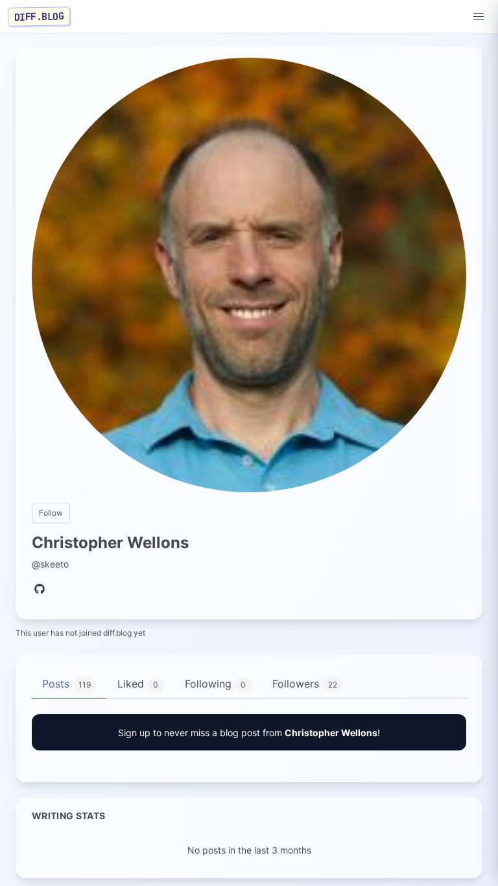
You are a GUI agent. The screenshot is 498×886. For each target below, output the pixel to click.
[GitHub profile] (39, 589)
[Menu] (478, 17)
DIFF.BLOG (39, 16)
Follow (51, 513)
